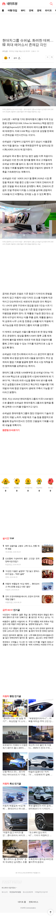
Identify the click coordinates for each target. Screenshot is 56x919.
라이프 (48, 10)
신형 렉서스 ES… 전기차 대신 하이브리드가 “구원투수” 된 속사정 (15, 773)
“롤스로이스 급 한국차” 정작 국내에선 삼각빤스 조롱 (15, 860)
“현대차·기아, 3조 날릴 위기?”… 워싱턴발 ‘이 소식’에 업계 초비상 (14, 720)
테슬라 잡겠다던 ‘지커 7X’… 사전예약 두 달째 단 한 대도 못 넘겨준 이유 (40, 773)
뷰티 (23, 10)
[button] (50, 912)
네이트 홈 (22, 902)
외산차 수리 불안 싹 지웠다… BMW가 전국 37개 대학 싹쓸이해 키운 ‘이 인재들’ (40, 747)
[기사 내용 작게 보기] (48, 59)
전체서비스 (33, 902)
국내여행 (8, 552)
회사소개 (4, 892)
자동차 (7, 590)
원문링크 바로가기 (11, 430)
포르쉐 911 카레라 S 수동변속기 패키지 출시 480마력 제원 (15, 747)
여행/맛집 (12, 10)
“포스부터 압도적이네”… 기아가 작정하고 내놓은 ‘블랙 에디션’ (40, 834)
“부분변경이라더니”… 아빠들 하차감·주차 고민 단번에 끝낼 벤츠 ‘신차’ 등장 (41, 720)
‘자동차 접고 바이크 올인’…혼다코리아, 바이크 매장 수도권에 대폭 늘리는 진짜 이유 (15, 834)
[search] (51, 3)
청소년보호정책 (28, 892)
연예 (31, 10)
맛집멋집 (8, 565)
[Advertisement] (28, 23)
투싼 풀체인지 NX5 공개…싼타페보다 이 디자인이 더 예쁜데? (41, 807)
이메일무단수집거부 (41, 892)
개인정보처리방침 (15, 892)
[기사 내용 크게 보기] (52, 58)
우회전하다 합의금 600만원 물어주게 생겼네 (41, 860)
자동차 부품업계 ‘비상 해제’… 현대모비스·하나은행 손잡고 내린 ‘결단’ (15, 807)
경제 (39, 10)
